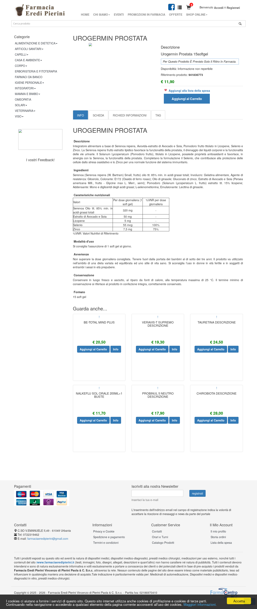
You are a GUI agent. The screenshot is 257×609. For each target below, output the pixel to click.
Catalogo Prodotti (163, 543)
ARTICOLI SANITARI (28, 49)
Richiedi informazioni (130, 115)
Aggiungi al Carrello (187, 98)
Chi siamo (100, 14)
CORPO (20, 66)
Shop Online (195, 14)
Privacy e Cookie (103, 531)
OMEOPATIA (23, 99)
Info (80, 115)
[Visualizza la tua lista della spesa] (180, 7)
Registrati (233, 8)
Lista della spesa (221, 543)
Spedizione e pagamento (109, 537)
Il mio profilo (218, 531)
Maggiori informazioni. (200, 604)
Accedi (218, 8)
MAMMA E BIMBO (26, 94)
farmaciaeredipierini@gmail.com (47, 539)
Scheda (98, 115)
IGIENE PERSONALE (28, 83)
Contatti (157, 531)
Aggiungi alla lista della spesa (189, 91)
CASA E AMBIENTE (27, 60)
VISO (18, 116)
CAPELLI (20, 54)
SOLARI (20, 105)
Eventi (119, 14)
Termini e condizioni (105, 543)
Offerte (175, 14)
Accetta (239, 600)
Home (85, 14)
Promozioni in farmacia (146, 14)
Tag (158, 115)
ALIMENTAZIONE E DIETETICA (35, 43)
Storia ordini (218, 537)
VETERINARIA (24, 111)
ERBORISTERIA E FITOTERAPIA (36, 71)
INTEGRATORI (24, 88)
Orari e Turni (160, 537)
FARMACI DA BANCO (28, 77)
